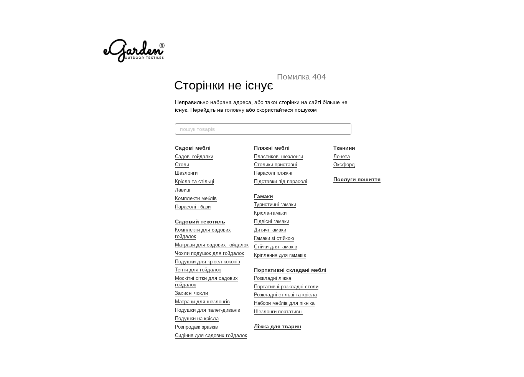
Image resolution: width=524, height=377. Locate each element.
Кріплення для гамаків (280, 255)
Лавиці (182, 190)
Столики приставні (275, 164)
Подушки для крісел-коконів (207, 262)
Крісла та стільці (194, 181)
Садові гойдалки (194, 156)
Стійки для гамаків (275, 247)
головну (234, 110)
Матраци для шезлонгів (202, 301)
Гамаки (263, 196)
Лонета (341, 156)
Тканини (344, 148)
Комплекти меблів (196, 198)
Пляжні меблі (272, 148)
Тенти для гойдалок (198, 270)
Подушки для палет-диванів (207, 310)
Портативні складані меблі (290, 270)
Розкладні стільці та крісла (285, 295)
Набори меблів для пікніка (284, 303)
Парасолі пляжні (273, 173)
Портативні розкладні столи (286, 286)
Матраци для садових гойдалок (212, 245)
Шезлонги (186, 173)
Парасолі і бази (193, 207)
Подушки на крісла (197, 318)
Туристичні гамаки (275, 204)
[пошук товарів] (345, 129)
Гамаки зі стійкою (274, 238)
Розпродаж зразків (196, 327)
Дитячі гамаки (270, 230)
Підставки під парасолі (280, 181)
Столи (182, 164)
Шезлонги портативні (278, 311)
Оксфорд (344, 164)
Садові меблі (193, 148)
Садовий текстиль (200, 221)
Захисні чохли (191, 293)
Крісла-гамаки (270, 213)
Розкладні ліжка (272, 278)
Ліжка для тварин (277, 326)
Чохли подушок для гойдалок (209, 253)
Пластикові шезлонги (278, 156)
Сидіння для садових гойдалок (211, 335)
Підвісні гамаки (271, 221)
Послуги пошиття (357, 179)
